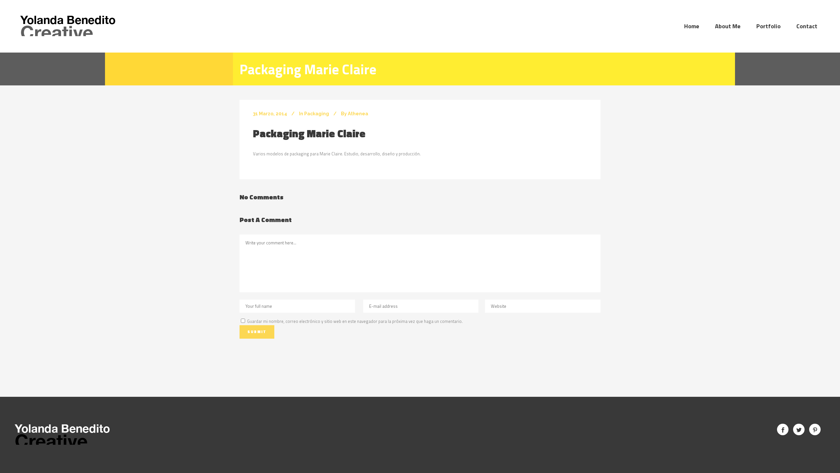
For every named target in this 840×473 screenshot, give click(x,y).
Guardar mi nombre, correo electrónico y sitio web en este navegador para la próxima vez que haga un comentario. (355, 321)
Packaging (316, 113)
